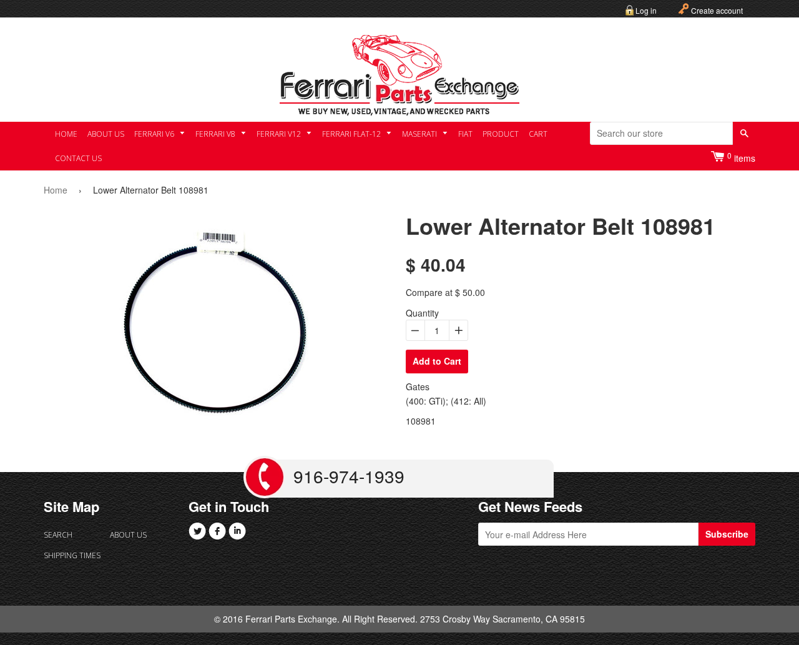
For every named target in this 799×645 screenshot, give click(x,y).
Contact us (78, 158)
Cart (538, 134)
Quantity (422, 313)
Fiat (465, 134)
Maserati (420, 134)
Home (66, 134)
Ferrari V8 (216, 134)
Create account (717, 10)
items (741, 157)
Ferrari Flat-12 (352, 134)
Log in (646, 10)
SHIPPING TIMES (72, 555)
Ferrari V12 (280, 134)
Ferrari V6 (155, 134)
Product (501, 134)
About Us (105, 134)
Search (58, 534)
